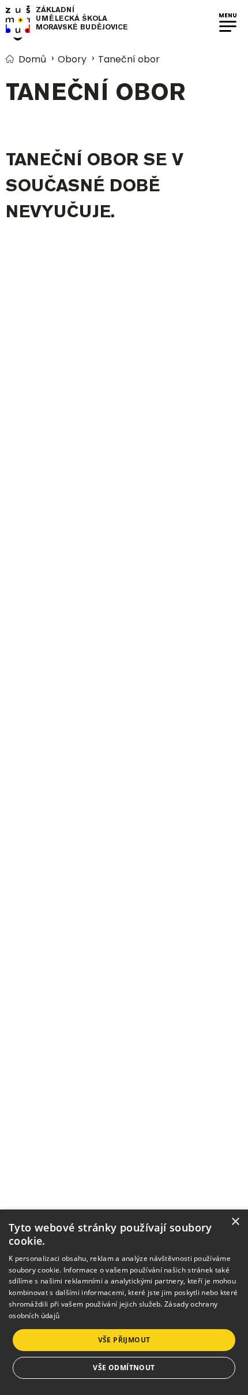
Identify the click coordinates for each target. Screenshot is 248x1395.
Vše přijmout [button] (124, 1340)
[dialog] (124, 1302)
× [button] (235, 1222)
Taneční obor (129, 59)
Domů (32, 59)
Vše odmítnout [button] (124, 1367)
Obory (72, 59)
